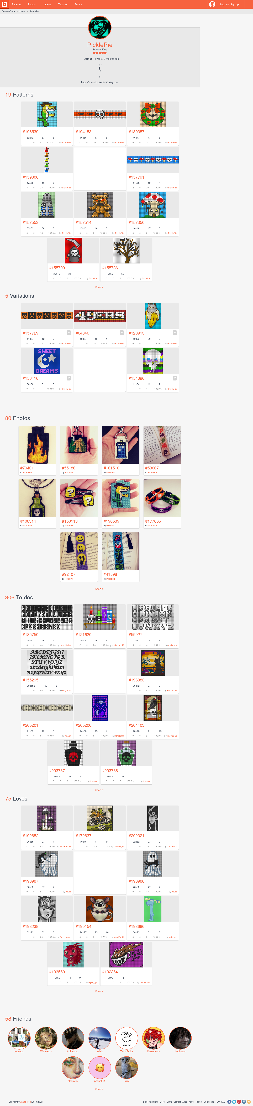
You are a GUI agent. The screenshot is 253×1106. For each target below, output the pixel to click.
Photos (32, 4)
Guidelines (209, 1101)
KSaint (68, 735)
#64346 (99, 333)
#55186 (68, 468)
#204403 (136, 725)
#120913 (152, 333)
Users (22, 11)
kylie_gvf (173, 936)
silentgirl (93, 781)
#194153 (83, 131)
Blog (145, 1101)
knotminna (172, 735)
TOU (217, 1101)
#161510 (111, 468)
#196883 (136, 680)
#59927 (135, 634)
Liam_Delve (65, 645)
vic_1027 (66, 690)
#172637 (83, 835)
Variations (153, 1101)
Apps (184, 1101)
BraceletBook (8, 11)
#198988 (136, 881)
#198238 (30, 926)
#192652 (30, 835)
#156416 (46, 378)
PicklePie (66, 142)
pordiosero (172, 846)
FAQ (223, 1101)
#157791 (136, 177)
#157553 (30, 222)
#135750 (30, 634)
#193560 (57, 972)
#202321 (136, 835)
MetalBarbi (119, 936)
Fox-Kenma (65, 846)
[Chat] (248, 4)
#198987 (30, 881)
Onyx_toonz (65, 936)
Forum (78, 4)
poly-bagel (119, 846)
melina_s (172, 645)
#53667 (152, 468)
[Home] (4, 4)
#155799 (57, 267)
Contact (177, 1101)
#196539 (30, 131)
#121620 (83, 634)
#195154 (83, 926)
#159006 (30, 177)
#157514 (83, 222)
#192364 (110, 972)
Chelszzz (119, 735)
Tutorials (62, 4)
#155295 (30, 680)
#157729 (46, 333)
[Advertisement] (100, 671)
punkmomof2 (118, 645)
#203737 (57, 770)
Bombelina (172, 690)
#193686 (136, 926)
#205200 (83, 725)
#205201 (30, 725)
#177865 (153, 521)
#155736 (110, 267)
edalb (68, 891)
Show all (99, 287)
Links (169, 1101)
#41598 (110, 574)
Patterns (16, 4)
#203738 (110, 770)
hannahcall (145, 982)
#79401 (27, 468)
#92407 (68, 574)
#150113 (70, 521)
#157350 (136, 222)
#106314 (28, 521)
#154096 (152, 378)
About (191, 1101)
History (199, 1101)
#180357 (136, 131)
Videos (47, 4)
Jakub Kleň (25, 1101)
